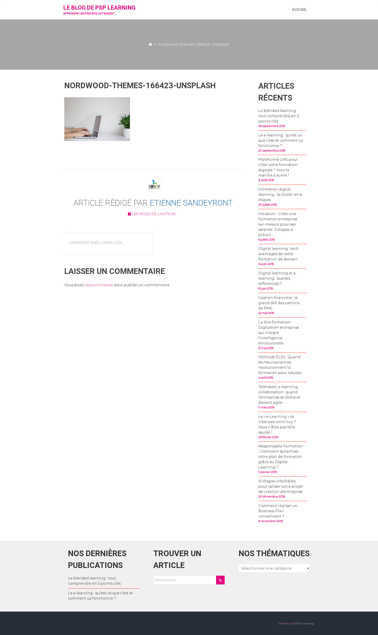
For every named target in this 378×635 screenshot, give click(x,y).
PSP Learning (304, 623)
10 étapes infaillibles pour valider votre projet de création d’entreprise (280, 486)
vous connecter (99, 285)
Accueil (299, 9)
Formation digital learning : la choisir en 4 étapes (280, 194)
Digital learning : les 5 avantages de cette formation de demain (278, 254)
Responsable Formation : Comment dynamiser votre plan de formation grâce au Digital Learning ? (280, 456)
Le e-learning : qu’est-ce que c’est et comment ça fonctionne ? (280, 140)
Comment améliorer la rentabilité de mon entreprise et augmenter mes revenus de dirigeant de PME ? (100, 243)
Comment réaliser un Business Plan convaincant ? (278, 511)
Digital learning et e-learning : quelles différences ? (277, 278)
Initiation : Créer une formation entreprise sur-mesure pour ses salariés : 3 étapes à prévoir (277, 224)
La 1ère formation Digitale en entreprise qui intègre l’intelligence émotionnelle (278, 332)
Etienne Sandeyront (191, 203)
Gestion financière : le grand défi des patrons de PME (279, 303)
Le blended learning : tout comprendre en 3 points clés (278, 116)
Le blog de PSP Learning (99, 7)
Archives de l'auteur (153, 214)
